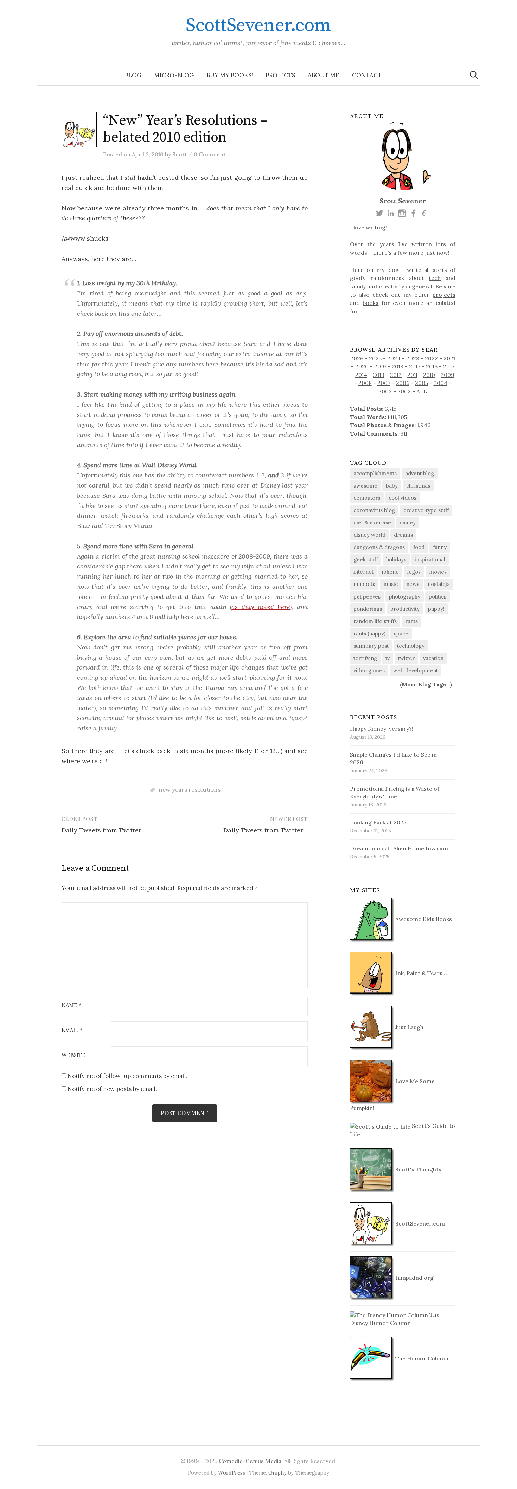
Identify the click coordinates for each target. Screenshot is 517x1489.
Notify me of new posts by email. (112, 1089)
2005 (421, 382)
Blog (133, 75)
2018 (397, 366)
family (358, 286)
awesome (365, 485)
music (390, 584)
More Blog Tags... (426, 684)
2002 (404, 391)
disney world (369, 534)
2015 (448, 366)
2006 (402, 382)
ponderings (367, 609)
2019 (380, 366)
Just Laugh (408, 1027)
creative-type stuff (426, 510)
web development (415, 670)
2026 (356, 358)
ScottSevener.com (258, 25)
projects (444, 294)
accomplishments (375, 473)
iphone (390, 571)
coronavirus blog (374, 510)
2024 (394, 358)
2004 (440, 382)
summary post (371, 645)
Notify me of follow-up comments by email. (127, 1076)
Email (72, 1030)
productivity (405, 609)
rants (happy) (369, 633)
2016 (432, 366)
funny (440, 547)
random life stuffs (375, 621)
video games (369, 670)
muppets (364, 584)
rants (411, 621)
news (412, 584)
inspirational (430, 559)
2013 (378, 374)
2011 (412, 374)
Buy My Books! (229, 75)
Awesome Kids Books (423, 918)
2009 (447, 374)
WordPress (231, 1472)
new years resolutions (190, 790)
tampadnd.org (414, 1277)
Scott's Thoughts (417, 1169)
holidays (396, 559)
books (370, 302)
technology (411, 645)
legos (414, 571)
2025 (375, 358)
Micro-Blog (174, 75)
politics (437, 596)
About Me (323, 75)
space (401, 633)
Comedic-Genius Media (250, 1460)
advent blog (419, 473)
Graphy (277, 1472)
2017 (414, 366)
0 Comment (210, 154)
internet (363, 571)
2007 (383, 382)
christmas (418, 485)
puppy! (436, 609)
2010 (429, 374)
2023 (412, 358)
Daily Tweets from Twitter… (104, 830)
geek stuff (365, 559)
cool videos (402, 498)
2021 (449, 358)
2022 (431, 358)
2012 (396, 374)
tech (435, 277)
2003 (385, 391)
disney (408, 522)
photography (404, 596)
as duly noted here (260, 607)
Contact (367, 75)
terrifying (365, 658)
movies (438, 571)
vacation (433, 658)
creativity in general (406, 286)
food (419, 547)
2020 (362, 366)
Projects (280, 75)
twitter (406, 658)
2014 (361, 374)
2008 (365, 382)
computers (366, 498)
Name (72, 1005)
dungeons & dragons (379, 547)
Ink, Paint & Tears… (420, 973)
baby (392, 485)
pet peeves (367, 596)
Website (73, 1055)
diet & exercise (372, 522)
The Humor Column (421, 1358)
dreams (403, 534)
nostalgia (439, 584)
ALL (421, 391)
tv (387, 658)
